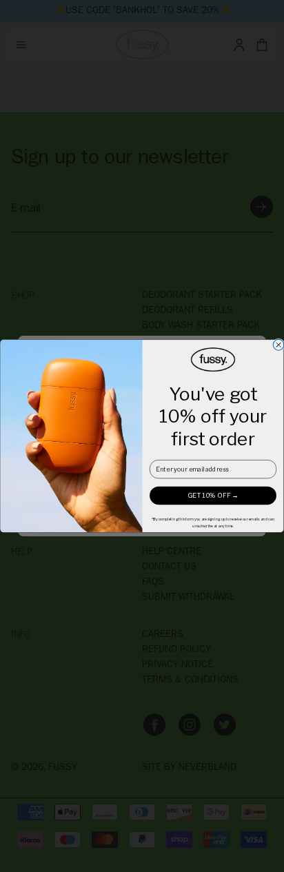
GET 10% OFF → (213, 495)
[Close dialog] (278, 344)
